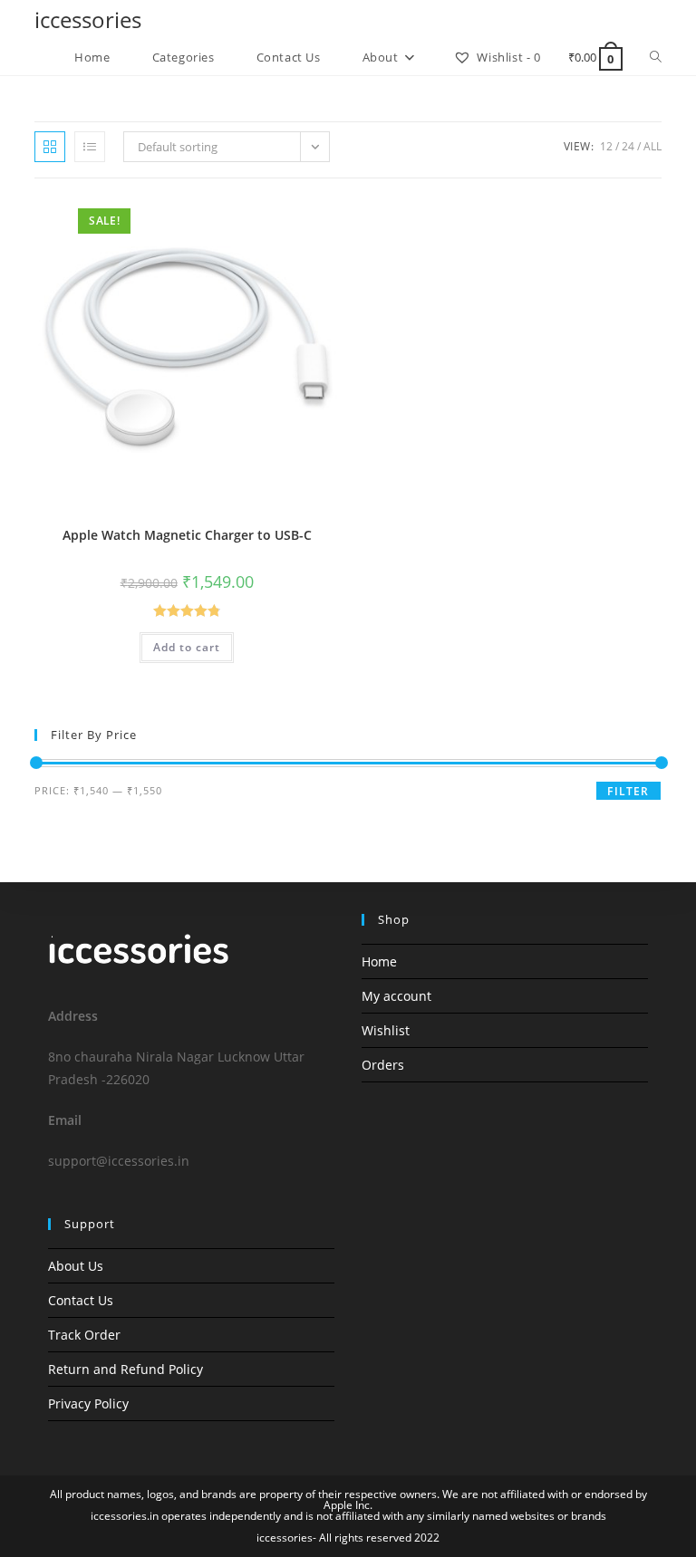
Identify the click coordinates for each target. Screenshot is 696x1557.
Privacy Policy (88, 1403)
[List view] (89, 146)
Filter (628, 791)
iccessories (87, 19)
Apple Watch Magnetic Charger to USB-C (187, 534)
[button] (282, 217)
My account (396, 995)
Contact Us (80, 1300)
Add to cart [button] (186, 647)
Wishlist (386, 1030)
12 (606, 146)
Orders (383, 1064)
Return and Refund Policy (125, 1369)
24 (628, 146)
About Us (75, 1265)
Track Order (84, 1334)
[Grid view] (49, 146)
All (652, 146)
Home (379, 961)
